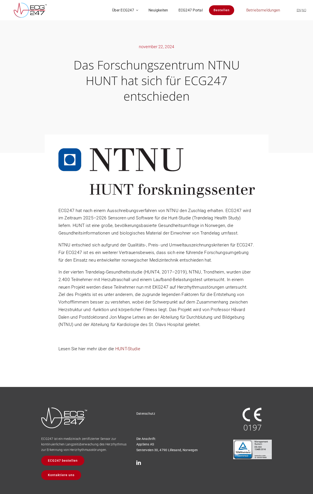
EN (299, 10)
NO (304, 10)
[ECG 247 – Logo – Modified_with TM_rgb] (30, 5)
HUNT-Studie (127, 348)
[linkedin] (138, 463)
